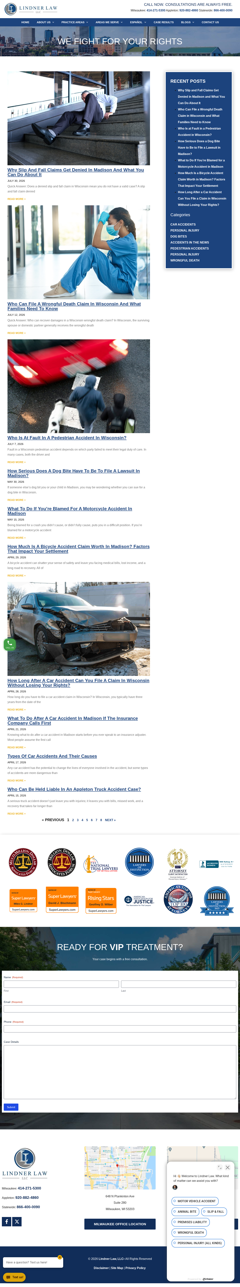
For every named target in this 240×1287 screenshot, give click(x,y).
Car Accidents (183, 224)
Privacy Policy (135, 1268)
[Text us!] (14, 1279)
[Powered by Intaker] (208, 1279)
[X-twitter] (17, 1221)
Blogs (185, 22)
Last (123, 990)
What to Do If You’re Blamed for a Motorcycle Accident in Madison (70, 511)
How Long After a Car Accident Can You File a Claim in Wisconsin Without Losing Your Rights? (202, 198)
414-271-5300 (156, 10)
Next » (110, 820)
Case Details (11, 1041)
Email (13, 1001)
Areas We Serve (107, 22)
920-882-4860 (188, 10)
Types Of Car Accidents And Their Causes (52, 756)
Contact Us (210, 22)
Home (25, 22)
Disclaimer (101, 1268)
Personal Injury (184, 230)
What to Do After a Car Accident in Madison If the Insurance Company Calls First (73, 720)
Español (136, 22)
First (6, 990)
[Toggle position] (220, 1167)
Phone (14, 1021)
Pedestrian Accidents (189, 248)
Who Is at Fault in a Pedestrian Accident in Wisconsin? (67, 437)
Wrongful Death (185, 260)
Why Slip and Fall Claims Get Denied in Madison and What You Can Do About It (201, 97)
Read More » (17, 198)
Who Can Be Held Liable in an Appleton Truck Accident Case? (74, 789)
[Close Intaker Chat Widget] (228, 1167)
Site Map (117, 1268)
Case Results (164, 22)
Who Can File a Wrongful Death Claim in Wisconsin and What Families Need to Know (200, 116)
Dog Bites (178, 236)
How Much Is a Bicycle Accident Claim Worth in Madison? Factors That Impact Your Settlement (201, 179)
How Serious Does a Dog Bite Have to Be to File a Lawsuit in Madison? (199, 148)
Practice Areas (73, 22)
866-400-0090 (223, 10)
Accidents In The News (189, 242)
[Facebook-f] (6, 1221)
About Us (43, 22)
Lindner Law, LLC (111, 1258)
